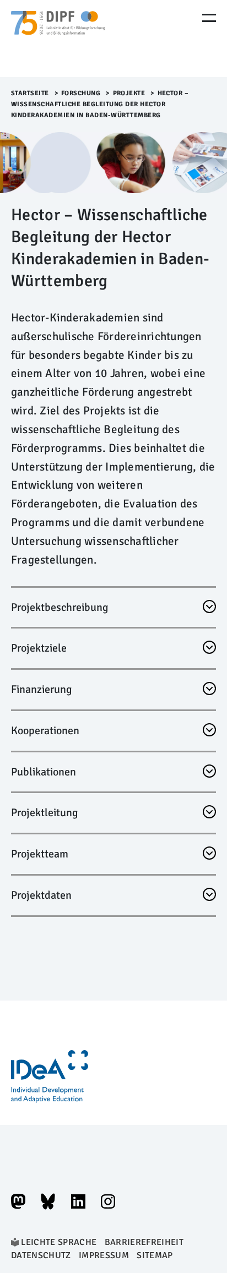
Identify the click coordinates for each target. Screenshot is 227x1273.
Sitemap (154, 1255)
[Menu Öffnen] (209, 18)
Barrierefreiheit (144, 1242)
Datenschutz (41, 1255)
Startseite (30, 93)
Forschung (81, 93)
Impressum (104, 1255)
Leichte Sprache (58, 1242)
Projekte (129, 93)
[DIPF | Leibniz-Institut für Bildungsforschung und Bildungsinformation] (58, 38)
